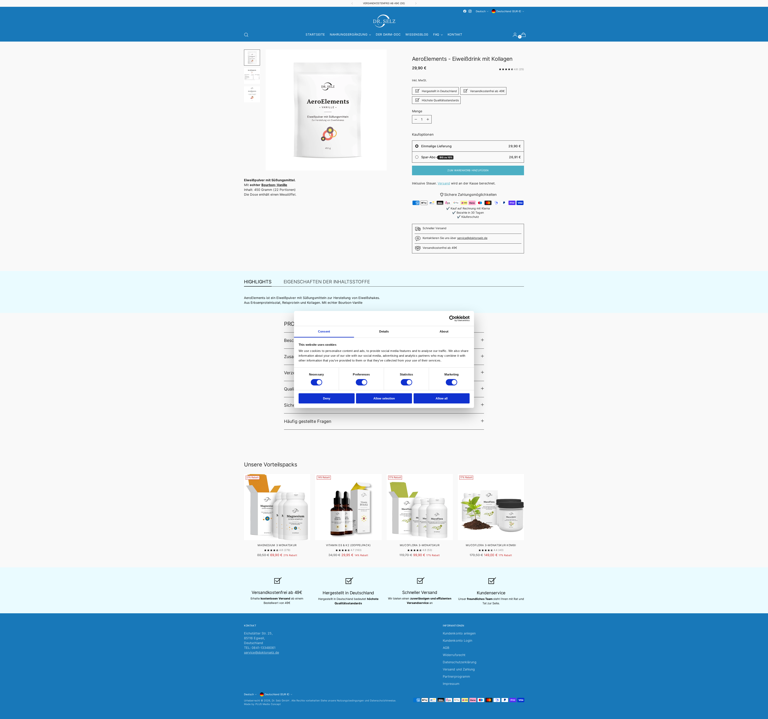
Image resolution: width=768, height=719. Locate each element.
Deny (326, 398)
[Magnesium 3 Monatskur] (277, 507)
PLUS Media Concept (268, 704)
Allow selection (384, 398)
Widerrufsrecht (454, 655)
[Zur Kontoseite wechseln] (513, 35)
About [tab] (444, 331)
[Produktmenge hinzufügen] (427, 119)
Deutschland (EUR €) (508, 11)
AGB (446, 648)
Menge (417, 111)
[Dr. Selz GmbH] (384, 21)
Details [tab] (384, 331)
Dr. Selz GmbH (281, 700)
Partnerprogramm (456, 676)
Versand (444, 183)
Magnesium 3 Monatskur (277, 545)
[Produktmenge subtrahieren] (415, 119)
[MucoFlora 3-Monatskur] (420, 507)
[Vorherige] (352, 3)
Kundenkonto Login (457, 640)
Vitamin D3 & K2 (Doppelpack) (348, 545)
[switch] (361, 382)
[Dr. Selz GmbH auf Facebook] (465, 11)
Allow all (442, 398)
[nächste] (415, 3)
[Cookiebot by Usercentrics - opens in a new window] (452, 318)
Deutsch (481, 11)
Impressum (451, 684)
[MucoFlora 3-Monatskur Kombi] (491, 507)
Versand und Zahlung (459, 669)
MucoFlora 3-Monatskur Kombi (491, 545)
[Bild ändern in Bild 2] (252, 76)
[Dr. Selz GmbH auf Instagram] (470, 11)
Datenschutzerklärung (459, 662)
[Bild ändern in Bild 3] (252, 94)
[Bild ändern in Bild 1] (252, 58)
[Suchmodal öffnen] (246, 35)
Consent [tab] (324, 331)
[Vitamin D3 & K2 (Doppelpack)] (348, 507)
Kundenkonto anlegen (459, 633)
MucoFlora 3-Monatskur (420, 545)
